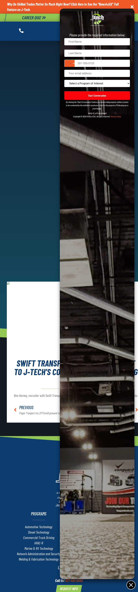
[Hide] (130, 584)
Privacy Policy (116, 117)
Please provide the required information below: (97, 35)
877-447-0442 (74, 580)
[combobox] (70, 63)
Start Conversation (97, 95)
